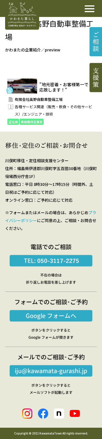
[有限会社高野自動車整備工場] (51, 111)
